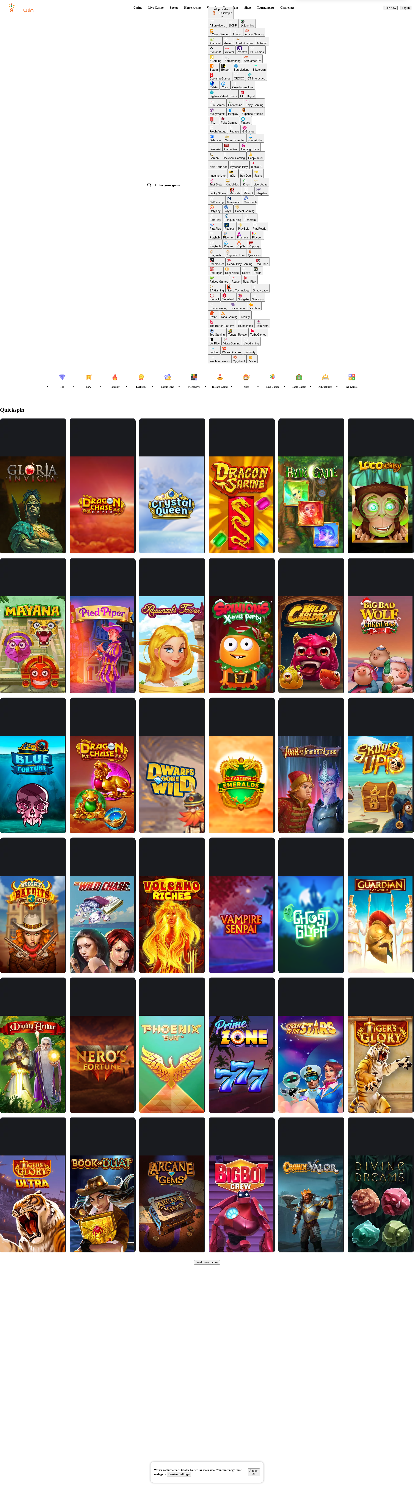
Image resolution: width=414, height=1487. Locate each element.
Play (36, 436)
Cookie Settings (179, 1474)
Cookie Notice (190, 1469)
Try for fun (33, 452)
